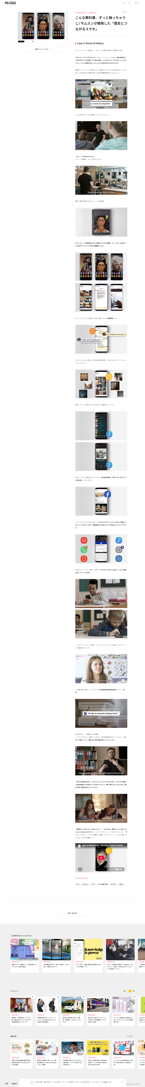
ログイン (136, 3)
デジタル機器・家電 (102, 884)
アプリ (93, 884)
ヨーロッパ (113, 884)
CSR (78, 884)
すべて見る (129, 1036)
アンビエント (85, 884)
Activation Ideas (82, 878)
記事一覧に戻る (72, 913)
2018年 (121, 884)
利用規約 (105, 1082)
